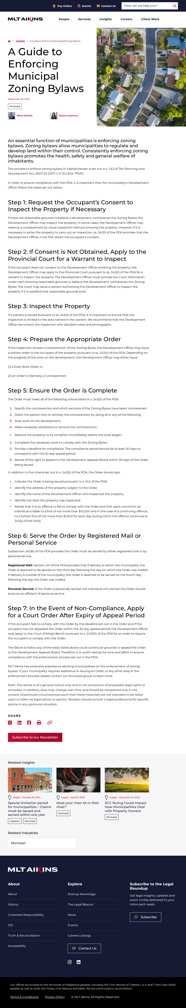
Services (84, 19)
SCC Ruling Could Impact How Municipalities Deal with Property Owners (125, 807)
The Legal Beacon (81, 904)
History (13, 904)
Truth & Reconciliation (24, 935)
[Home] (9, 41)
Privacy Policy (55, 997)
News (72, 915)
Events (86, 6)
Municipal (15, 106)
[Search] (174, 5)
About (12, 894)
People (64, 19)
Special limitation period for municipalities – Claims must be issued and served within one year (29, 809)
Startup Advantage (82, 894)
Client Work (150, 19)
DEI (10, 925)
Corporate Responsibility (26, 915)
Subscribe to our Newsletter (35, 737)
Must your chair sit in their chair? (77, 805)
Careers (126, 19)
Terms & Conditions (24, 997)
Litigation (15, 821)
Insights (106, 19)
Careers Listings (79, 935)
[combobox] (146, 5)
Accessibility (17, 946)
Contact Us (108, 6)
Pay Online (64, 6)
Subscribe (149, 917)
